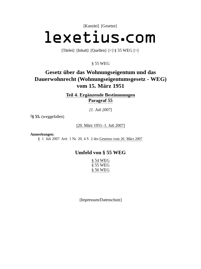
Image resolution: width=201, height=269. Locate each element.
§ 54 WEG (101, 160)
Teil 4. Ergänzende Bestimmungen (100, 94)
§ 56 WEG (101, 170)
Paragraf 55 (100, 100)
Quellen (98, 50)
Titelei (68, 50)
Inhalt (82, 50)
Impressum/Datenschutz (100, 200)
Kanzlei (91, 26)
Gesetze (108, 26)
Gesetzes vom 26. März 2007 (120, 139)
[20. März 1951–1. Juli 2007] (100, 125)
